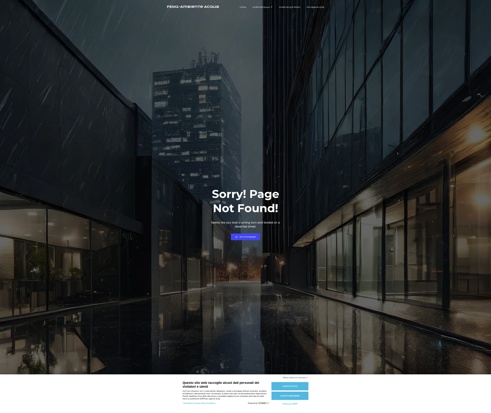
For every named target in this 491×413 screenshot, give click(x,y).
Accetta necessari (289, 396)
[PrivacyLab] (263, 403)
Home (243, 7)
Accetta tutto (289, 386)
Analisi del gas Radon (289, 7)
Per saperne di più (315, 7)
